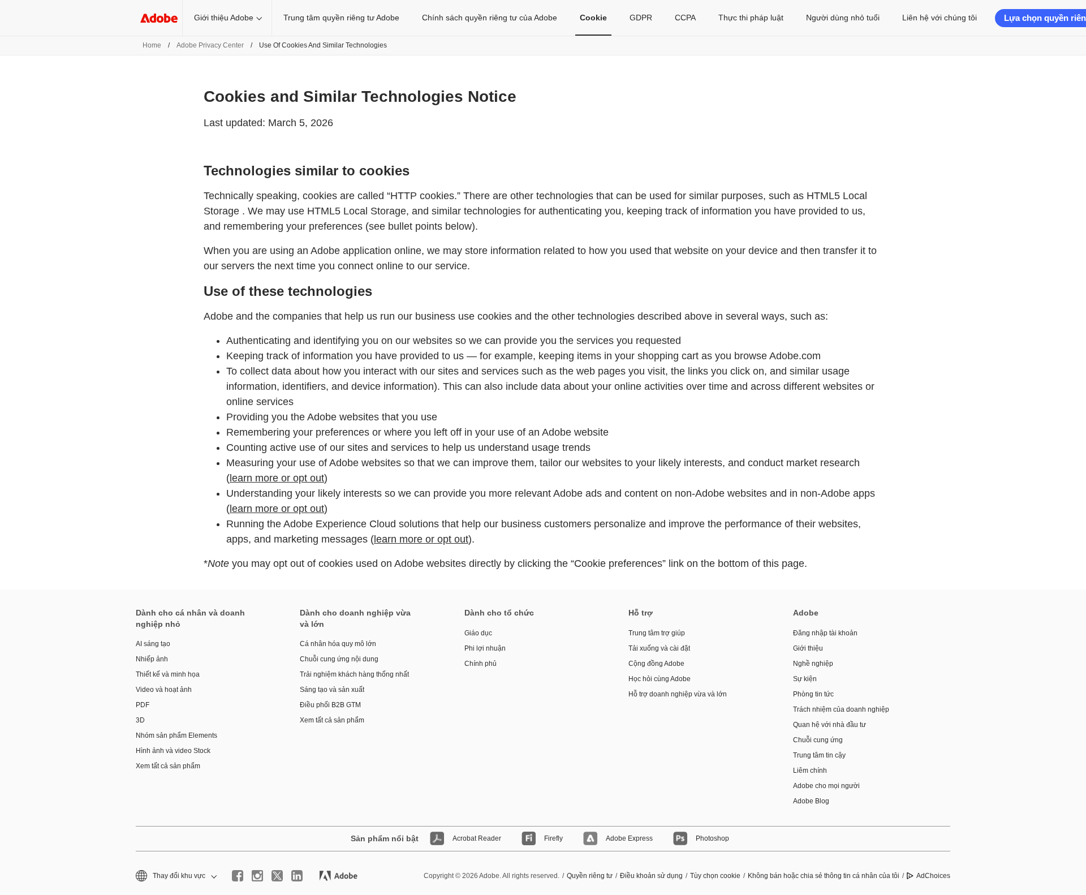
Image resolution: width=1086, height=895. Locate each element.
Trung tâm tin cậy (819, 755)
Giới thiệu (808, 648)
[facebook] (237, 875)
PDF (142, 705)
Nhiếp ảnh (152, 659)
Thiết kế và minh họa (168, 674)
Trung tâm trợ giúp (656, 633)
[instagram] (257, 875)
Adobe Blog (811, 801)
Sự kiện (805, 679)
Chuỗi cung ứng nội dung (339, 659)
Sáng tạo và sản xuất (332, 690)
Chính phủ (480, 664)
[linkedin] (297, 875)
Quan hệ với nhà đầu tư (829, 725)
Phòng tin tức (813, 694)
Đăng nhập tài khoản (825, 633)
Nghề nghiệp (813, 664)
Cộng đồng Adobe (656, 664)
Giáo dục (478, 633)
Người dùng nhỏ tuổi (843, 17)
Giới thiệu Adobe (223, 17)
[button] (175, 876)
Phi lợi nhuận (485, 648)
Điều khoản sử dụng (651, 876)
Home (152, 45)
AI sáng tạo (153, 644)
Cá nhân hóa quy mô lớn (338, 644)
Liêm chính (810, 770)
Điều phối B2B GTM (330, 705)
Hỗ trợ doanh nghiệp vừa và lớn (677, 694)
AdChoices (933, 876)
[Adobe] (159, 18)
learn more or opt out (277, 478)
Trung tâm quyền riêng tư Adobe (341, 17)
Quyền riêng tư (590, 876)
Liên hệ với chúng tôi (939, 17)
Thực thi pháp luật (750, 17)
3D (140, 720)
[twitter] (277, 875)
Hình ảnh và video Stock (173, 751)
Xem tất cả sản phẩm (168, 766)
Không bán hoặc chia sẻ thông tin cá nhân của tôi (823, 876)
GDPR (641, 17)
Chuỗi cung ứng (818, 740)
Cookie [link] (593, 17)
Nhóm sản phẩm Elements (176, 735)
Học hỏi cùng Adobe (659, 679)
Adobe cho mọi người (826, 786)
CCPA (685, 17)
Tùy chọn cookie (715, 876)
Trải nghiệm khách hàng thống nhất (354, 674)
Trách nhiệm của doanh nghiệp (841, 709)
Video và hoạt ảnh (164, 690)
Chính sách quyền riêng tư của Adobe (489, 17)
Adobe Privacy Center (210, 45)
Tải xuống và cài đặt (659, 648)
